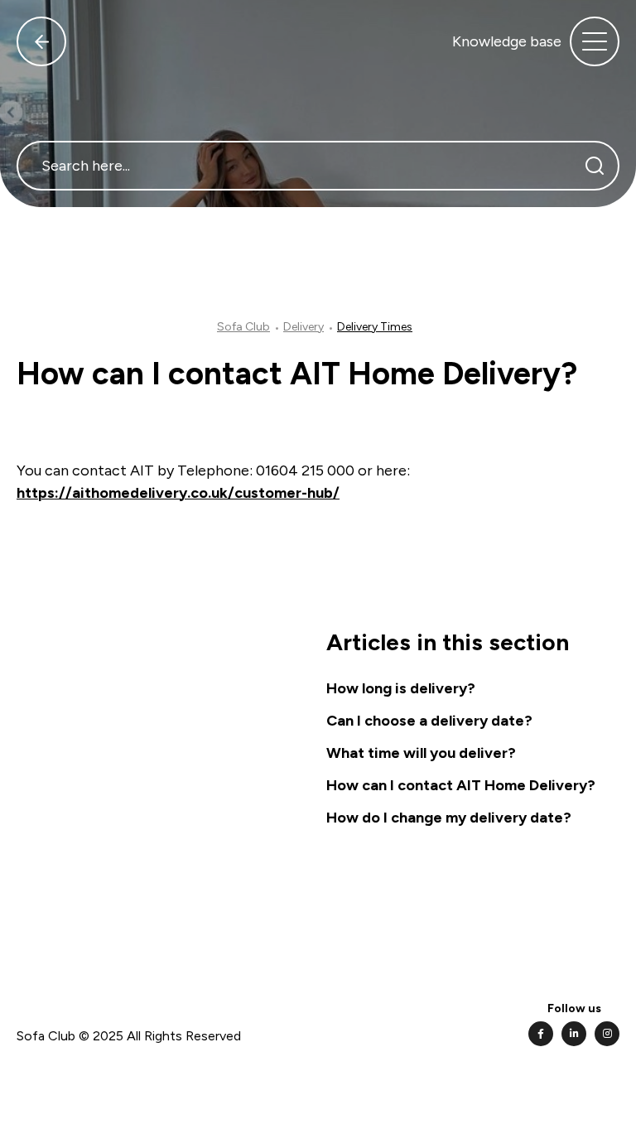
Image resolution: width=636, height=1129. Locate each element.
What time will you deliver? (421, 753)
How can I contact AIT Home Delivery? (460, 785)
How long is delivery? (400, 688)
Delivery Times (374, 327)
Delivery (303, 327)
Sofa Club (243, 327)
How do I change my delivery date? (448, 817)
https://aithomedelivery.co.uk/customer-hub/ (178, 493)
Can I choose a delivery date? (429, 721)
